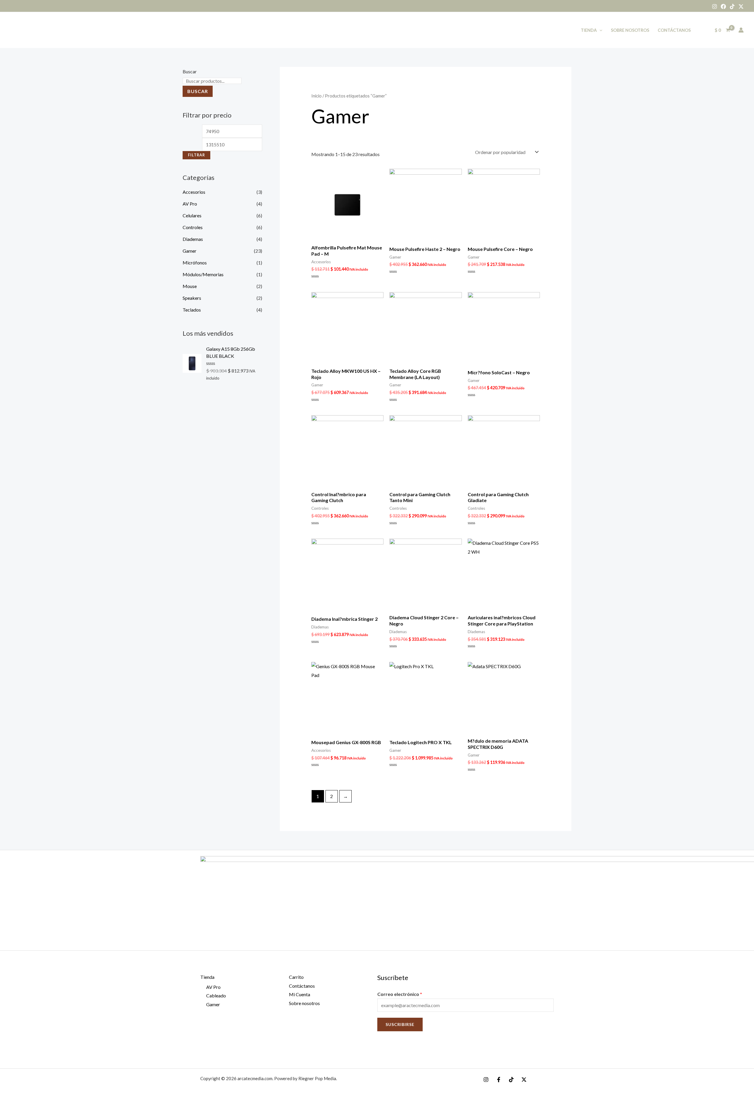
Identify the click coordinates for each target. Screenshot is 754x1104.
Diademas (193, 239)
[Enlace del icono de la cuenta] (741, 30)
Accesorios (194, 192)
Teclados (192, 309)
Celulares (192, 215)
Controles (193, 227)
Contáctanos (674, 30)
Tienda (589, 30)
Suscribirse (400, 1024)
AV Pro (190, 203)
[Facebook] (723, 6)
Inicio (316, 95)
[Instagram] (714, 6)
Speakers (192, 298)
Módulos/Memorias (203, 274)
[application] (599, 30)
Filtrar (196, 155)
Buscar (190, 71)
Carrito (296, 977)
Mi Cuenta (299, 994)
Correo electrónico (399, 994)
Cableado (216, 995)
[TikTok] (732, 6)
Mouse (190, 286)
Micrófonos (195, 262)
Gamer (189, 251)
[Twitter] (741, 6)
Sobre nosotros (630, 30)
